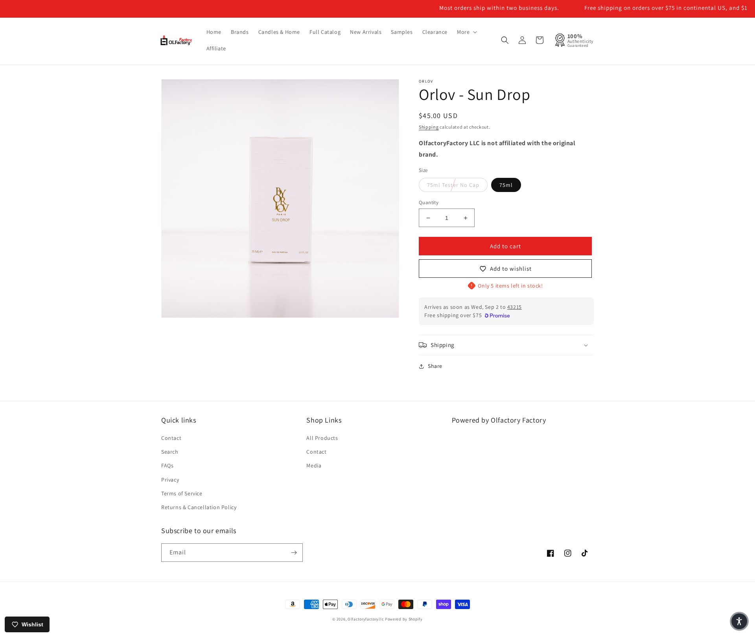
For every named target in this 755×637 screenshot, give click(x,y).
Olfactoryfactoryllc (366, 619)
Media (313, 465)
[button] (466, 32)
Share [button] (435, 365)
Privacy (170, 479)
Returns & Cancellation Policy (198, 507)
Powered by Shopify (404, 619)
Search (170, 451)
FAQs (167, 465)
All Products (322, 437)
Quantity (428, 202)
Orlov (426, 81)
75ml (506, 184)
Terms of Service (182, 493)
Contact (171, 437)
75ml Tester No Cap (453, 184)
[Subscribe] (293, 552)
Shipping (429, 127)
